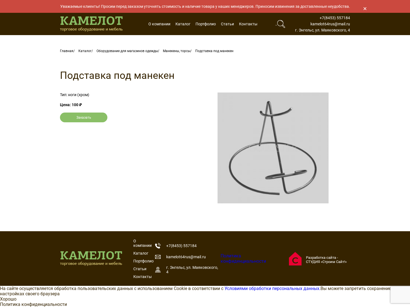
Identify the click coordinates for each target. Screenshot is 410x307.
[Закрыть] (365, 8)
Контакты (248, 24)
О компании (159, 24)
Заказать (83, 118)
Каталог (182, 24)
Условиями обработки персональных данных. (272, 288)
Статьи (227, 24)
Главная (66, 51)
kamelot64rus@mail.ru (330, 24)
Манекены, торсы (176, 51)
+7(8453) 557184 (335, 18)
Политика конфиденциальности (243, 258)
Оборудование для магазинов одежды (127, 51)
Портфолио (206, 24)
